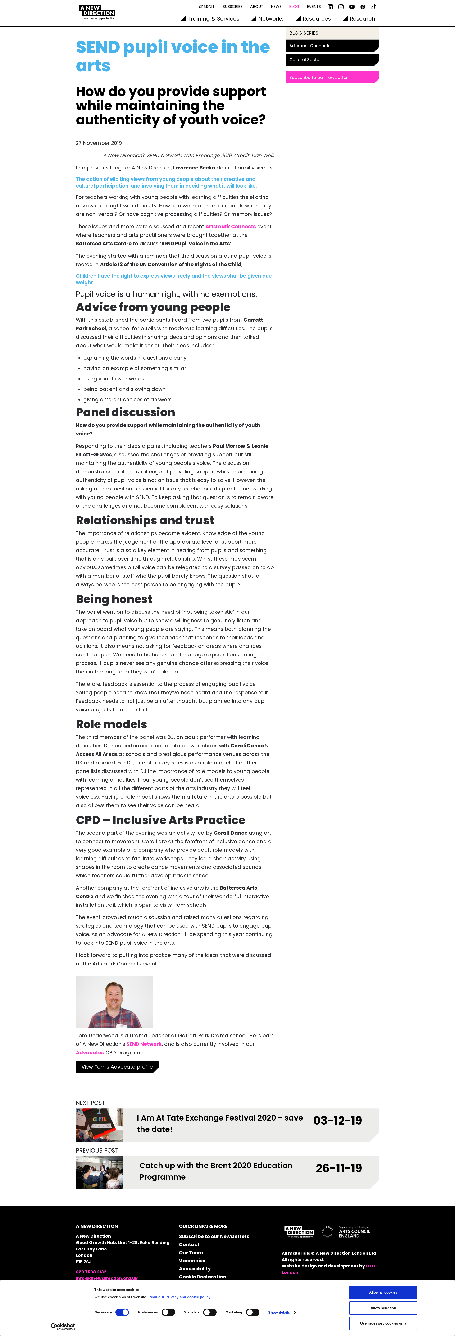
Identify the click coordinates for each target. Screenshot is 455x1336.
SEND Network (144, 1044)
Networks (271, 19)
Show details (279, 1312)
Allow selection (383, 1308)
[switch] (168, 1312)
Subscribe (233, 6)
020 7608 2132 (91, 1272)
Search (206, 6)
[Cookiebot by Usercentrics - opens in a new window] (63, 1326)
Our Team (191, 1252)
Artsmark (218, 226)
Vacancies (192, 1260)
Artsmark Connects (310, 46)
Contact (189, 1244)
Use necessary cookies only (383, 1323)
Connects (243, 226)
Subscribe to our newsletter (318, 77)
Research (362, 19)
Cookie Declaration (202, 1276)
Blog (294, 6)
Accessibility (195, 1268)
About (256, 6)
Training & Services (213, 19)
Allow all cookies (383, 1292)
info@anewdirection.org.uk (107, 1278)
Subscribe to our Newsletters (214, 1236)
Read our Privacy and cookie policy (179, 1297)
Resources (317, 19)
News (276, 6)
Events (314, 6)
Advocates (90, 1052)
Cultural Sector (305, 60)
